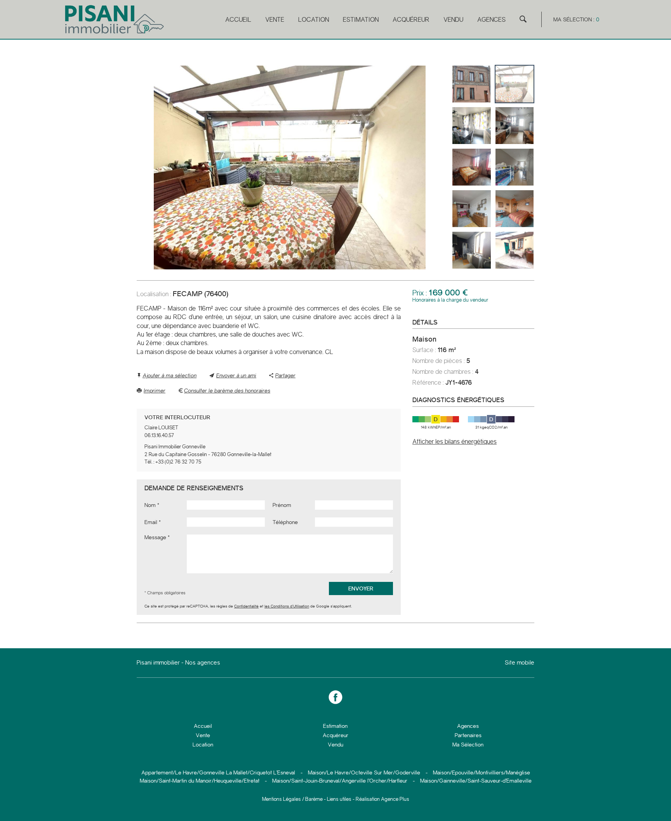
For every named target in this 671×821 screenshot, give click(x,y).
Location (313, 19)
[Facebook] (335, 697)
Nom (150, 505)
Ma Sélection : (576, 19)
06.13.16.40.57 (159, 435)
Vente (274, 19)
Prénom (282, 505)
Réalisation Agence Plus (382, 799)
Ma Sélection (467, 744)
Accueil (238, 19)
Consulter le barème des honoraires (227, 390)
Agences (491, 19)
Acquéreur (411, 19)
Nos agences (202, 662)
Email (150, 522)
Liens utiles (339, 799)
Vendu (453, 19)
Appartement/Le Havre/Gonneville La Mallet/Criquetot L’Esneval (218, 772)
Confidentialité (246, 606)
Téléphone (285, 522)
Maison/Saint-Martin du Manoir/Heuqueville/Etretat (199, 781)
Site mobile (519, 663)
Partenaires (468, 735)
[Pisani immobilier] (115, 33)
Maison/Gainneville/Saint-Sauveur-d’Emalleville (476, 781)
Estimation (361, 19)
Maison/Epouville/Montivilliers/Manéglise (481, 772)
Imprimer (154, 390)
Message (155, 537)
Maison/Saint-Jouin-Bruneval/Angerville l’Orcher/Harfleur (339, 781)
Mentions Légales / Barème (292, 799)
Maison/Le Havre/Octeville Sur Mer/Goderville (364, 772)
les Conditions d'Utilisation (286, 606)
